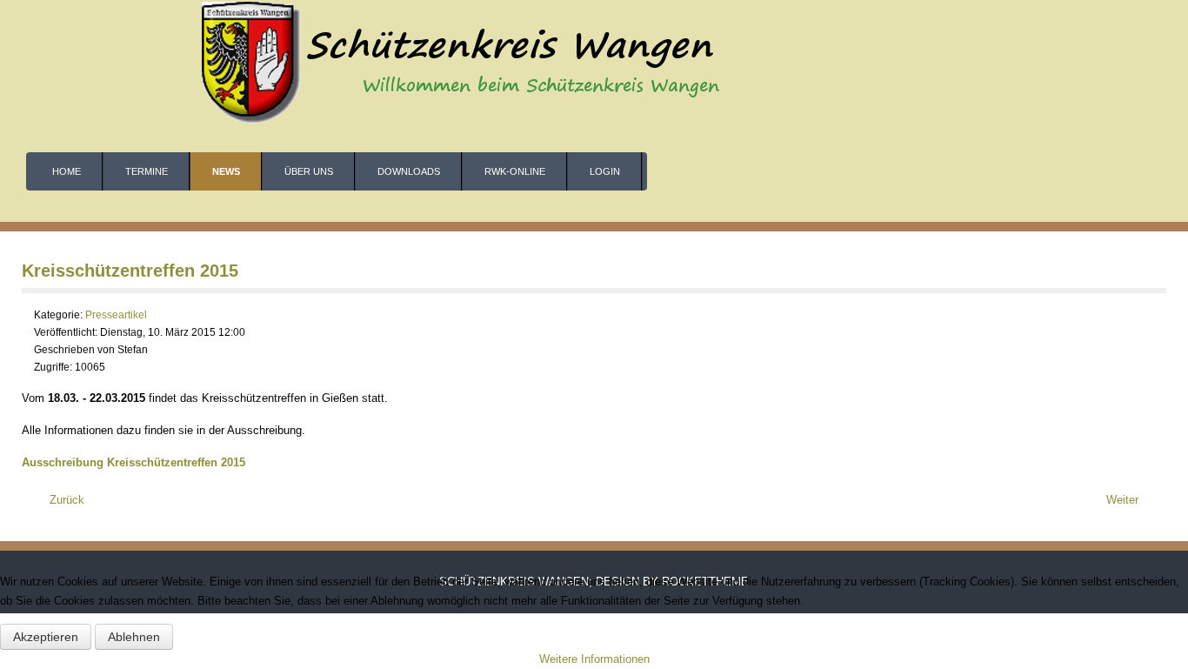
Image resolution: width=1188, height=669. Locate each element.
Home (66, 171)
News (226, 171)
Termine (146, 171)
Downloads (408, 171)
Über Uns (308, 171)
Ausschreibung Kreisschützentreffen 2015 (133, 462)
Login (605, 171)
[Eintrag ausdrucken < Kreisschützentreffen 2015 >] (1162, 315)
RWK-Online (514, 171)
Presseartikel (116, 315)
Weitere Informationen (594, 659)
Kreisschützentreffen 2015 (130, 270)
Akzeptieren (45, 637)
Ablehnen (134, 637)
